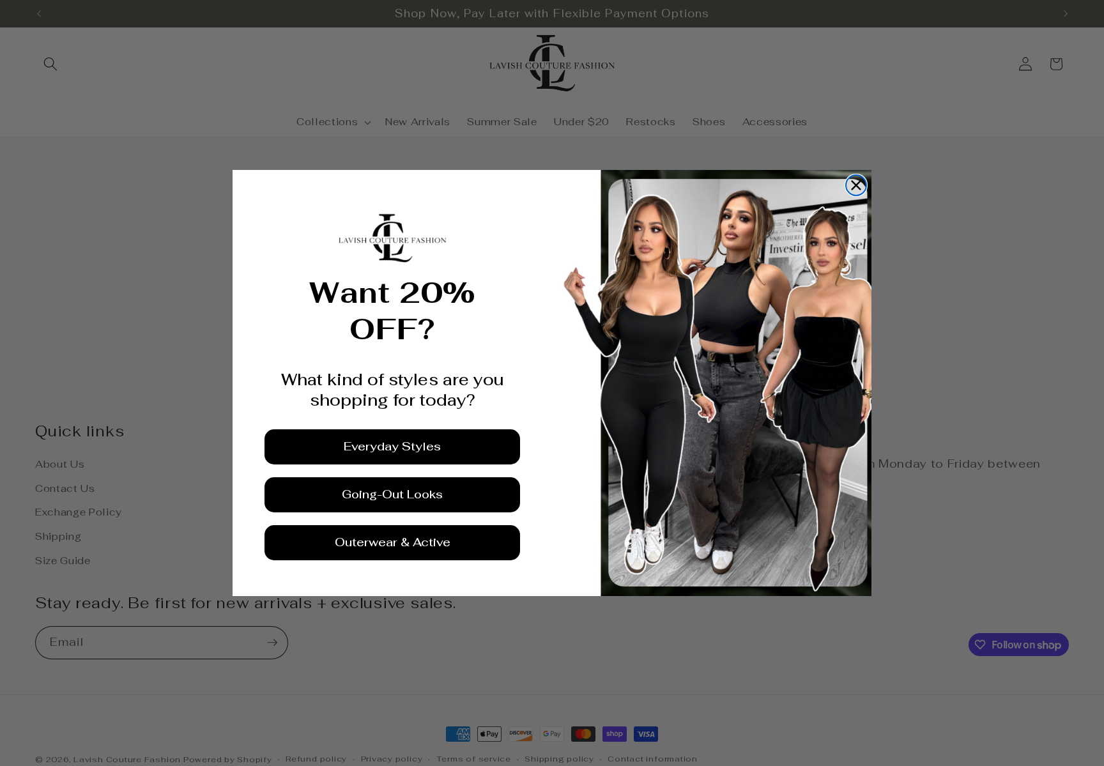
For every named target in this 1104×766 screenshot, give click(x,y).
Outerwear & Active (392, 542)
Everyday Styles (392, 446)
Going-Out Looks (392, 494)
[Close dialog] (856, 185)
